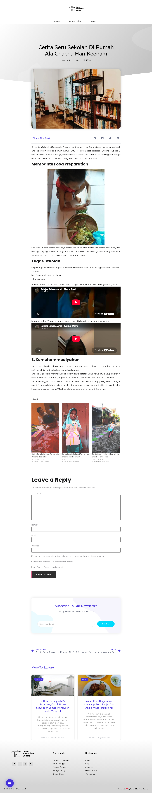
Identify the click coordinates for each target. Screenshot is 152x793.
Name (34, 525)
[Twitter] (14, 764)
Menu (93, 21)
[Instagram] (25, 764)
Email (34, 535)
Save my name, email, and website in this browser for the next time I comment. (69, 556)
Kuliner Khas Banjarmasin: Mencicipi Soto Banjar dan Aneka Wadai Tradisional (99, 704)
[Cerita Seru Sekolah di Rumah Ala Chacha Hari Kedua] (106, 428)
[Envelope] (31, 764)
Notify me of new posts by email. (48, 567)
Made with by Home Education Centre (133, 789)
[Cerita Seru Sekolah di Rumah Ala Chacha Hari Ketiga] (45, 428)
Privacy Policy (75, 21)
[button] (94, 138)
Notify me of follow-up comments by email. (53, 562)
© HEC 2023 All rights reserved (15, 789)
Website (35, 546)
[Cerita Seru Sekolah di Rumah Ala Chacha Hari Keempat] (75, 428)
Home (57, 21)
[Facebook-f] (20, 764)
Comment (36, 493)
